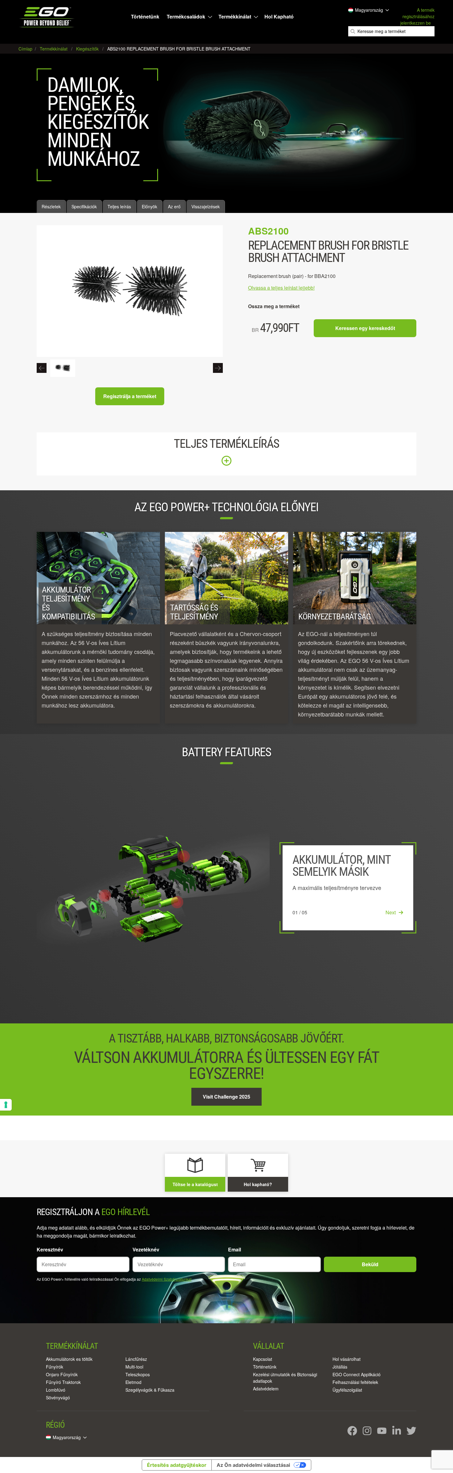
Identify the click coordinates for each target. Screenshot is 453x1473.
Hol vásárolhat (347, 1359)
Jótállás (340, 1367)
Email (234, 1249)
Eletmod (133, 1382)
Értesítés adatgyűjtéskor (176, 1465)
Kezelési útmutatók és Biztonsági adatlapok (285, 1377)
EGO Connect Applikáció (357, 1374)
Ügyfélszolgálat (347, 1390)
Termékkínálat (234, 16)
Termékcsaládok (186, 16)
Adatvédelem (266, 1388)
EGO (47, 17)
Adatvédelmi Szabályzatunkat (166, 1279)
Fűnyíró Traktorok (63, 1382)
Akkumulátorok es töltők (69, 1359)
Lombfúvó (55, 1390)
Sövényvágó (58, 1397)
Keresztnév (50, 1249)
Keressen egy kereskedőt (365, 328)
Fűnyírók (54, 1367)
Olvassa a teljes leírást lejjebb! (281, 287)
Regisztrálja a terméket (129, 396)
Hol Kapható (279, 16)
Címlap (26, 49)
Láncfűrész (136, 1359)
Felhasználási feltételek (355, 1382)
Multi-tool (134, 1367)
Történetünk (145, 16)
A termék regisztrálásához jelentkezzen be (417, 16)
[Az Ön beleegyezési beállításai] (6, 1105)
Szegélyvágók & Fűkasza (149, 1390)
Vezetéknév (146, 1249)
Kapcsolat (262, 1359)
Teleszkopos (137, 1374)
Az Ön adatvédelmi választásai (253, 1465)
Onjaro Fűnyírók (62, 1374)
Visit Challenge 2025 (226, 1096)
